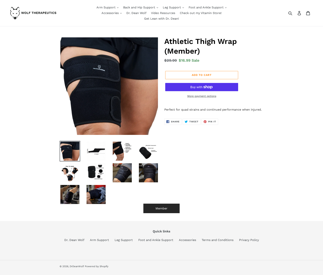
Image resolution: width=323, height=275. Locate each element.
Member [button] (161, 208)
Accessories (187, 240)
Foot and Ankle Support (155, 240)
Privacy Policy (249, 240)
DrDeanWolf (77, 266)
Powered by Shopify (96, 266)
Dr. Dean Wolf (74, 240)
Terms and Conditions (217, 240)
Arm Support (99, 240)
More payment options (201, 96)
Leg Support (124, 240)
